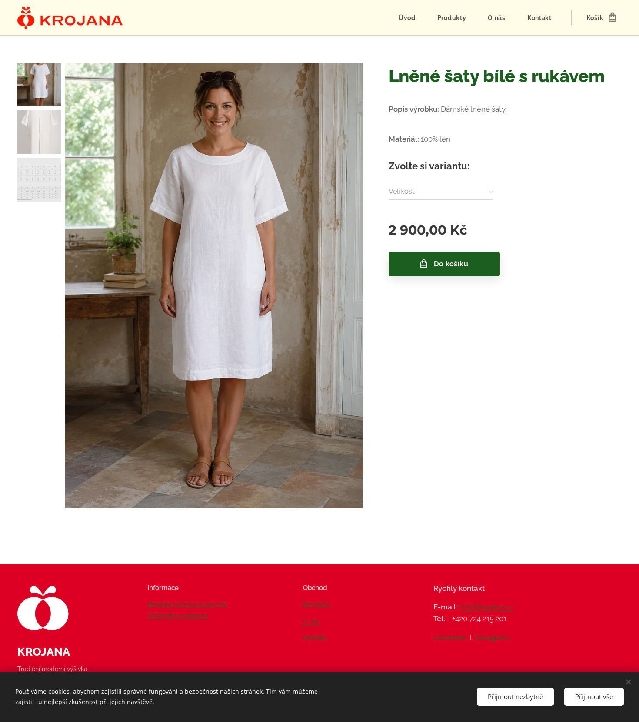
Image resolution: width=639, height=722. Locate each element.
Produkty (316, 604)
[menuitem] (411, 18)
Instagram (492, 637)
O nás (311, 621)
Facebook (449, 637)
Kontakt (314, 638)
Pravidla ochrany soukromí (186, 604)
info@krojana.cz (487, 607)
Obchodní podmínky (177, 615)
